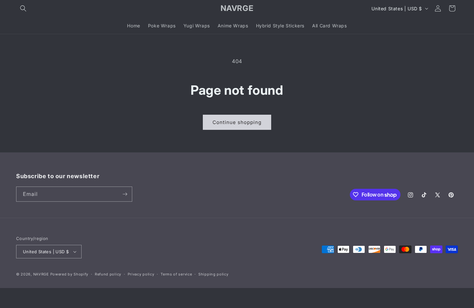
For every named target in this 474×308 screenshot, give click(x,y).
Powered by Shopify (69, 274)
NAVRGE (41, 274)
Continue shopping (237, 122)
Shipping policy (213, 274)
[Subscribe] (125, 194)
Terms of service (176, 274)
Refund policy (108, 274)
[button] (23, 8)
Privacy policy (141, 274)
